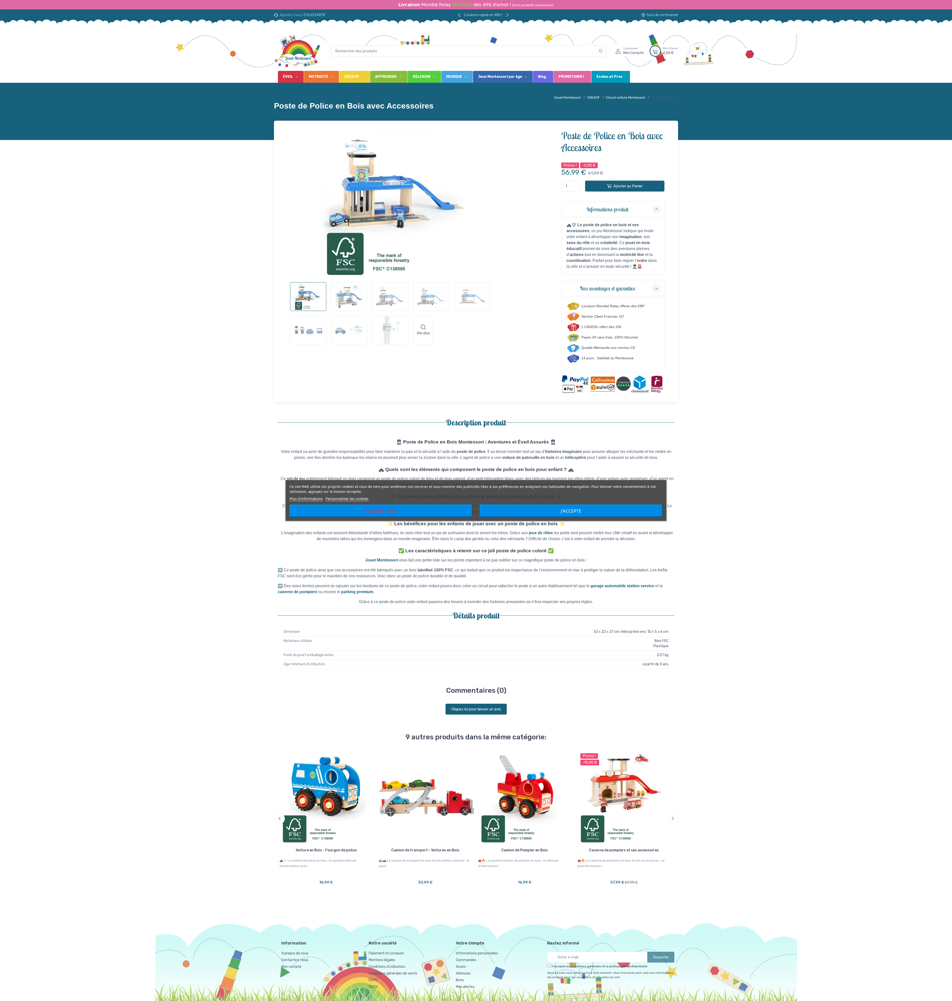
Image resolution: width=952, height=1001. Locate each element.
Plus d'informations (306, 498)
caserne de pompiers (297, 592)
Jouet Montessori (567, 97)
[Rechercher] (600, 51)
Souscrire (661, 957)
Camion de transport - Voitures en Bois (425, 850)
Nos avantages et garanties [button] (607, 288)
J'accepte (571, 511)
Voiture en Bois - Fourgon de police (326, 850)
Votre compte (470, 943)
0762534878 (314, 15)
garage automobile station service (622, 586)
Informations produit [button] (607, 209)
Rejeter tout (381, 511)
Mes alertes (465, 987)
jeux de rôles (541, 533)
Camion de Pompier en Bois (524, 850)
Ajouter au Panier (628, 186)
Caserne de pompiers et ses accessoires (624, 850)
